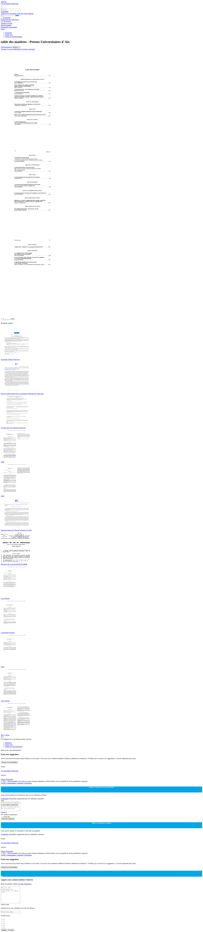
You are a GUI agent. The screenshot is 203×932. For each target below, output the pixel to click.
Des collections (13, 19)
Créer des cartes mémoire (25, 13)
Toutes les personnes (10, 814)
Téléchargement (6, 47)
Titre (2, 800)
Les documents (6, 4)
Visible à (4, 812)
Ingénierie (8, 33)
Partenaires (9, 779)
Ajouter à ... (16, 47)
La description (9, 805)
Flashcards (14, 4)
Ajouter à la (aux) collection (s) (11, 49)
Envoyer (11, 930)
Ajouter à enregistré (28, 49)
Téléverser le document (9, 13)
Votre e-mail (5, 904)
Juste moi (6, 817)
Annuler (4, 930)
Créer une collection (8, 819)
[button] (5, 319)
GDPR (3, 783)
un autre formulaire (24, 884)
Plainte (3, 779)
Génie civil (8, 35)
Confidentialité (11, 783)
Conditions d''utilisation (24, 783)
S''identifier (4, 12)
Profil (3, 29)
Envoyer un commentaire (9, 762)
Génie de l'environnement (13, 37)
